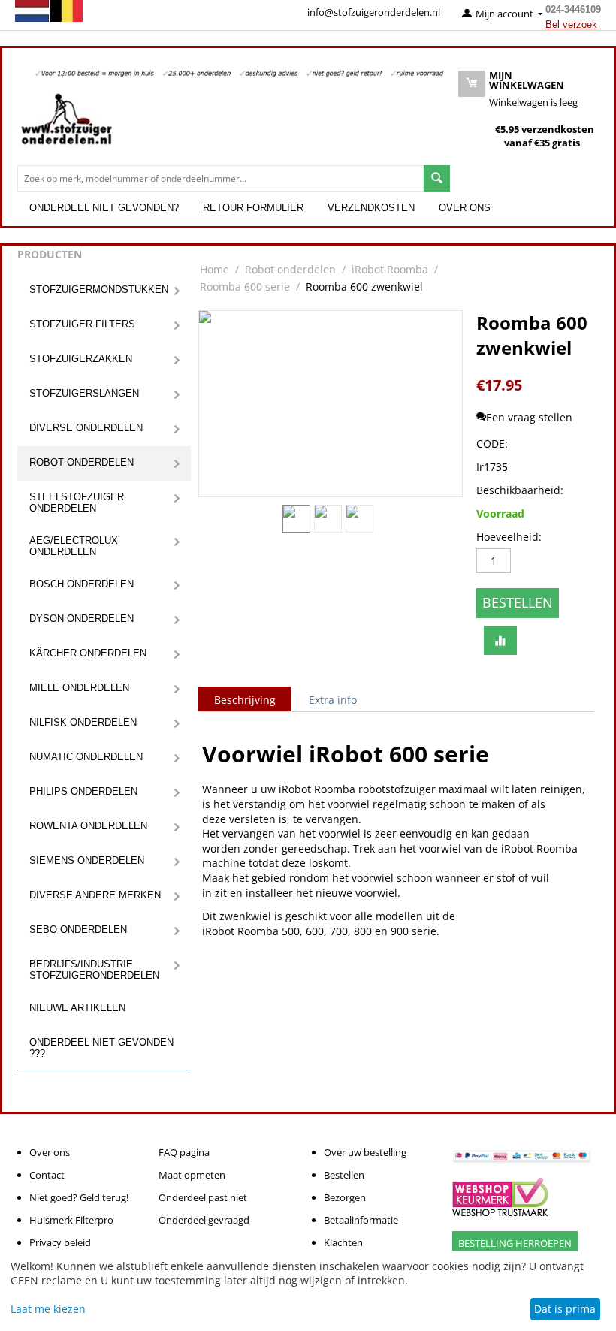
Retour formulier (253, 207)
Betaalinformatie (361, 1220)
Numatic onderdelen (86, 756)
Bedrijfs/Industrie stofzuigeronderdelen (94, 969)
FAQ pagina (184, 1152)
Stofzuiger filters (82, 324)
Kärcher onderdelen (87, 653)
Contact (47, 1175)
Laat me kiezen (48, 1309)
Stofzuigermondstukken (98, 289)
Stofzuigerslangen (84, 393)
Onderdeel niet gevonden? (104, 207)
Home (214, 269)
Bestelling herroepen (515, 1243)
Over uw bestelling (365, 1152)
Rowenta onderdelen (88, 825)
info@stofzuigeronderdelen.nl (373, 12)
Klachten (343, 1242)
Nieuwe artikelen (77, 1007)
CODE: (492, 443)
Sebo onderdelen (78, 929)
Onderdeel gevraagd (204, 1220)
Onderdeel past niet (203, 1197)
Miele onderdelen (79, 687)
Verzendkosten (371, 207)
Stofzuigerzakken (80, 358)
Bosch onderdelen (81, 584)
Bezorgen (345, 1197)
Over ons (465, 207)
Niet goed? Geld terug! (78, 1197)
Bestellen (517, 602)
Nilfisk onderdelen (83, 722)
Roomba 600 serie (245, 286)
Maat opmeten (192, 1175)
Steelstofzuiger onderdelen (76, 502)
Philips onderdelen (83, 791)
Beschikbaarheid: (517, 490)
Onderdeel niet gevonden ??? (101, 1048)
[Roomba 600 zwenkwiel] (330, 403)
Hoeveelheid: (509, 537)
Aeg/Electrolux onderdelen (73, 546)
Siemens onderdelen (86, 860)
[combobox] (220, 178)
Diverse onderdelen (86, 427)
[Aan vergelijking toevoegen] (500, 641)
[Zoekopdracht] (437, 178)
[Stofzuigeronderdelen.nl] (66, 124)
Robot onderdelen (81, 462)
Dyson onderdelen (81, 618)
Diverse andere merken (95, 895)
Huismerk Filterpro (71, 1220)
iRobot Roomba (390, 269)
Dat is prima (565, 1309)
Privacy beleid (60, 1242)
